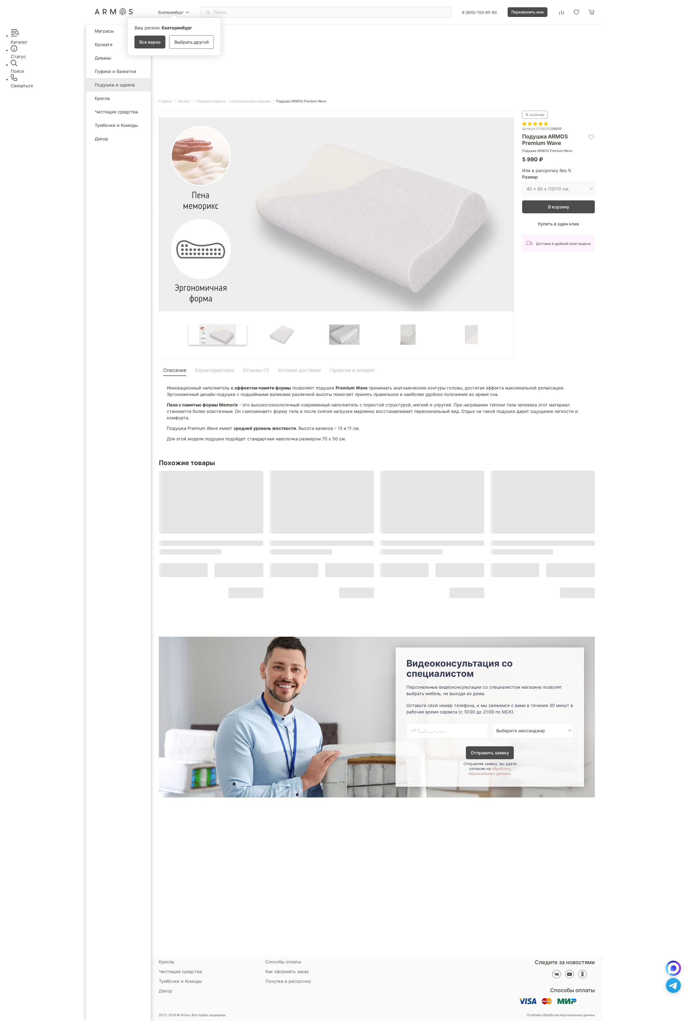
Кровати (104, 44)
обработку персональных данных (489, 771)
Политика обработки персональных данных (561, 1015)
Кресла (102, 98)
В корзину (558, 207)
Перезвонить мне (527, 12)
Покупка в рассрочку (288, 981)
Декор (101, 138)
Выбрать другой (191, 42)
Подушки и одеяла (115, 85)
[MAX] (673, 968)
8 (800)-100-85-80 (479, 12)
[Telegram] (673, 985)
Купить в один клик (558, 223)
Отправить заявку (490, 752)
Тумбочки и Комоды (116, 125)
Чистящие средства (116, 111)
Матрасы (104, 31)
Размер (530, 177)
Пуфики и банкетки (115, 71)
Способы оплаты (283, 961)
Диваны (103, 58)
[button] (218, 335)
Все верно (150, 42)
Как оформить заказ (287, 971)
